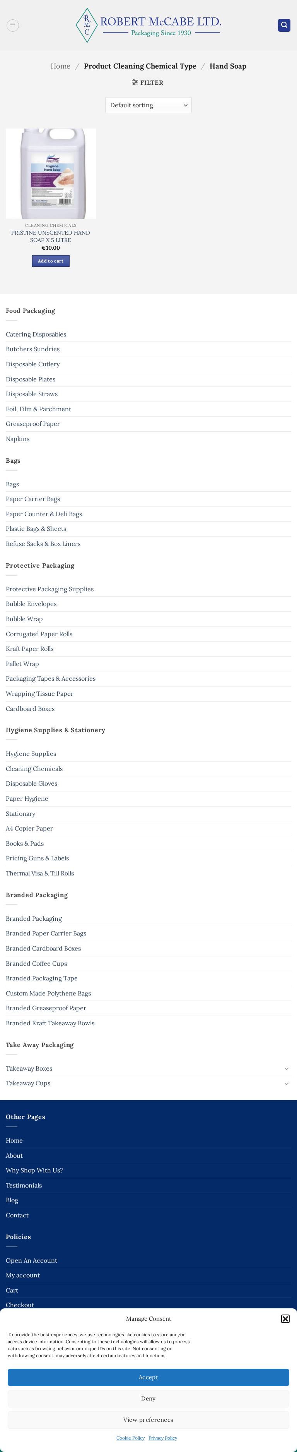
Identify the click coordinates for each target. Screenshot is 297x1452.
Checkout (20, 1305)
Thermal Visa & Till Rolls (40, 873)
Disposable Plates (30, 379)
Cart (12, 1290)
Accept (149, 1377)
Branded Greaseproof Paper (46, 1008)
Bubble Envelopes (31, 604)
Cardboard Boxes (30, 708)
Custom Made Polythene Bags (48, 993)
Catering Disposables (36, 334)
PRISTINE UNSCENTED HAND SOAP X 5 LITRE (50, 236)
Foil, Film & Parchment (38, 409)
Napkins (17, 439)
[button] (285, 1319)
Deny (148, 1398)
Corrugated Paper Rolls (39, 634)
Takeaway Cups (28, 1083)
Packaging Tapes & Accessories (51, 678)
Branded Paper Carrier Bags (46, 933)
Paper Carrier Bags (33, 499)
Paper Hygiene (27, 798)
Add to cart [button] (51, 261)
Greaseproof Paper (33, 423)
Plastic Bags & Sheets (36, 528)
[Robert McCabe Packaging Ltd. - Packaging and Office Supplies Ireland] (148, 25)
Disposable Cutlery (33, 364)
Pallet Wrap (22, 664)
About (14, 1155)
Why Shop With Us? (34, 1170)
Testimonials (24, 1185)
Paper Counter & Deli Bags (44, 514)
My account (23, 1275)
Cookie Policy (130, 1438)
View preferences (148, 1419)
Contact (17, 1215)
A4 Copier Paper (29, 828)
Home (60, 65)
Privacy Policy (162, 1438)
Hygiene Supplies (31, 753)
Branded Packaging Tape (42, 978)
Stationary (20, 813)
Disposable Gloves (31, 783)
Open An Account (31, 1260)
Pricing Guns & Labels (37, 858)
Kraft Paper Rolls (29, 648)
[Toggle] (286, 1068)
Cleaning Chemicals (34, 768)
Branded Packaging (34, 918)
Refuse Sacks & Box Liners (43, 544)
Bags (12, 484)
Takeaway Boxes (29, 1068)
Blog (12, 1200)
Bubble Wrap (24, 619)
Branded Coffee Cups (36, 963)
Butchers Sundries (33, 349)
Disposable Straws (32, 394)
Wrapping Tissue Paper (39, 693)
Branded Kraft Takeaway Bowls (50, 1023)
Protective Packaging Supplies (50, 589)
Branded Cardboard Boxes (43, 948)
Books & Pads (25, 843)
